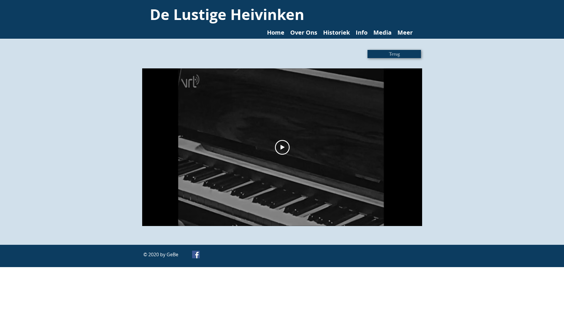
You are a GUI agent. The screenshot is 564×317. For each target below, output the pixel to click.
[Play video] (282, 147)
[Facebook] (196, 254)
